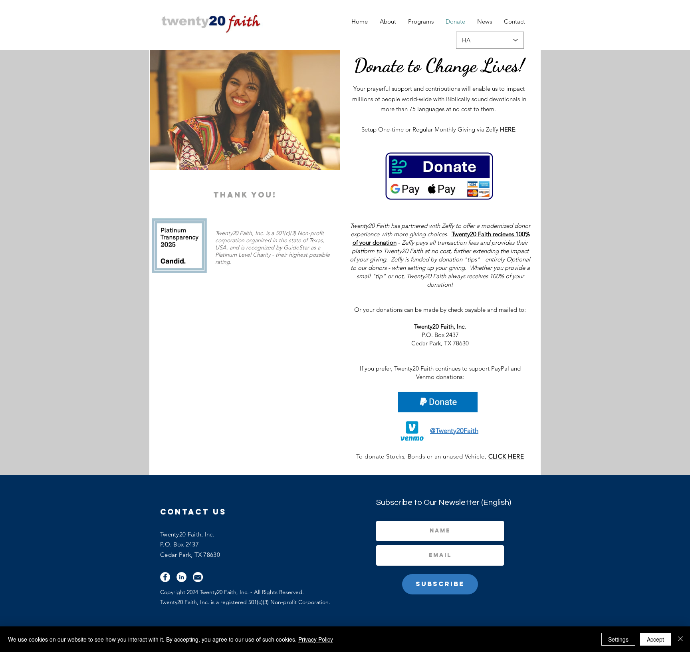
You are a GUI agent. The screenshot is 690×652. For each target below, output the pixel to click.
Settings (618, 639)
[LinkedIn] (181, 577)
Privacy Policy (315, 639)
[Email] (198, 577)
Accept (655, 639)
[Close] (680, 639)
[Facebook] (165, 577)
